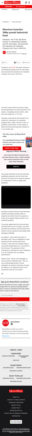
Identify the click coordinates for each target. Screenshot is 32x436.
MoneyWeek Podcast (8, 367)
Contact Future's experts (16, 399)
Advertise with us (16, 410)
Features (24, 53)
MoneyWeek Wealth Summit (24, 367)
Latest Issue (16, 360)
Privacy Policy (16, 405)
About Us (16, 397)
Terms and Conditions (16, 402)
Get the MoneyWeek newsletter (24, 356)
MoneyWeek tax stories (16, 381)
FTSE (13, 67)
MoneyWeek (12, 52)
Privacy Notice (21, 305)
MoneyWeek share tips (8, 378)
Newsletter (27, 62)
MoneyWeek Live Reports (16, 370)
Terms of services (20, 304)
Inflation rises (15, 9)
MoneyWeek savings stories (24, 378)
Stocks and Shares (16, 21)
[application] (16, 196)
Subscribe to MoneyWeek (8, 355)
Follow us (18, 62)
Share (5, 62)
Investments (6, 21)
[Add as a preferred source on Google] (16, 422)
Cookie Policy (16, 408)
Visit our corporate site (24, 429)
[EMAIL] (12, 324)
